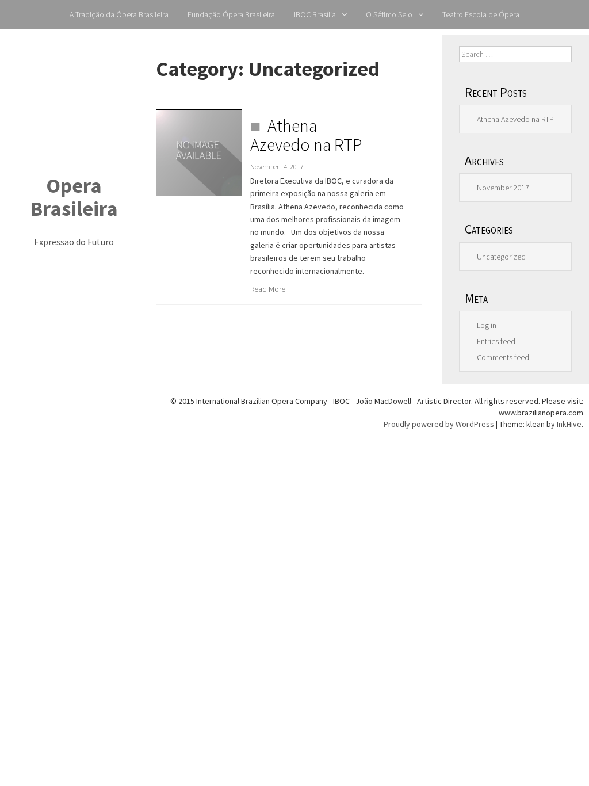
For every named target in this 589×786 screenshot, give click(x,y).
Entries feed (496, 341)
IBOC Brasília (315, 14)
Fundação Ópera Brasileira (231, 14)
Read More (267, 289)
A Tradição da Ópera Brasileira (119, 14)
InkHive (569, 424)
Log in (486, 325)
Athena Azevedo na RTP (306, 135)
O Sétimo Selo (389, 14)
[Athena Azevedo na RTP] (199, 152)
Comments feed (503, 357)
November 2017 (503, 187)
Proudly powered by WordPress (439, 424)
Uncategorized (501, 256)
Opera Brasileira (74, 197)
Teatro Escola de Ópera (480, 14)
